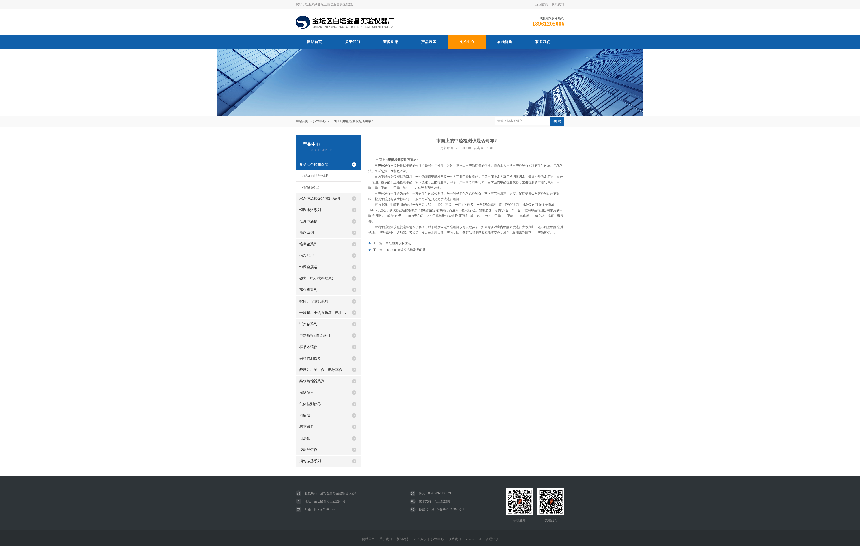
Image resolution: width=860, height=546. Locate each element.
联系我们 (557, 4)
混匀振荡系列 (310, 461)
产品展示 (428, 42)
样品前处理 (310, 187)
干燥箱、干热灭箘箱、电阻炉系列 (323, 313)
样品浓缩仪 (308, 347)
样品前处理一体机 (315, 176)
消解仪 (304, 415)
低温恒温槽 (308, 221)
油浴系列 (306, 233)
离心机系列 (308, 290)
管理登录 (492, 539)
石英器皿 (306, 427)
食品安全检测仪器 (313, 164)
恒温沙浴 (306, 255)
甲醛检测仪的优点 (398, 243)
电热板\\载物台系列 (314, 335)
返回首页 (541, 4)
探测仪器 (306, 392)
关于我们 (352, 42)
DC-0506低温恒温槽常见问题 (406, 250)
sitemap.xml (473, 539)
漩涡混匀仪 (308, 450)
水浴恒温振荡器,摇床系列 (319, 198)
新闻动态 (390, 42)
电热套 (304, 438)
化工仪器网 (442, 501)
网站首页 (314, 42)
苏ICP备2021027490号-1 (447, 509)
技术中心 (467, 42)
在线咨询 (505, 42)
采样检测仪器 (310, 358)
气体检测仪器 (310, 404)
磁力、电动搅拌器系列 (317, 278)
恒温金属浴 (308, 267)
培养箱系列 (308, 244)
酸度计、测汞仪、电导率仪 (320, 370)
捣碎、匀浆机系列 (313, 301)
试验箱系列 (308, 324)
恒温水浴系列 (310, 210)
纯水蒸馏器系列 (312, 381)
